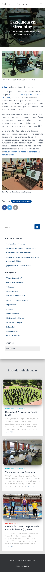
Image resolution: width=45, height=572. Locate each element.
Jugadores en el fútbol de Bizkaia (18, 265)
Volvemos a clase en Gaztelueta (18, 253)
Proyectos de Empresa (14, 322)
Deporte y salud (12, 291)
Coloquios (10, 287)
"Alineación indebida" (14, 278)
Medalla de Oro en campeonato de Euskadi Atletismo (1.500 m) (22, 528)
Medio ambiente (12, 314)
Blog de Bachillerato (26, 560)
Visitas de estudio (13, 336)
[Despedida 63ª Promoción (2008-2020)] (22, 392)
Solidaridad (10, 327)
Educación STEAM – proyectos (17, 300)
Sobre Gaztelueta (22, 566)
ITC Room (10, 309)
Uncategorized (12, 331)
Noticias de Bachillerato (21, 201)
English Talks (11, 305)
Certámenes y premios (14, 282)
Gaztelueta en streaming (15, 244)
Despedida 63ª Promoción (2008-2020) (21, 248)
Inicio (12, 560)
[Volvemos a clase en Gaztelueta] (22, 452)
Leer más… (10, 432)
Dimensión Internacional (15, 296)
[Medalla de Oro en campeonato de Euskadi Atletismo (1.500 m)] (22, 506)
